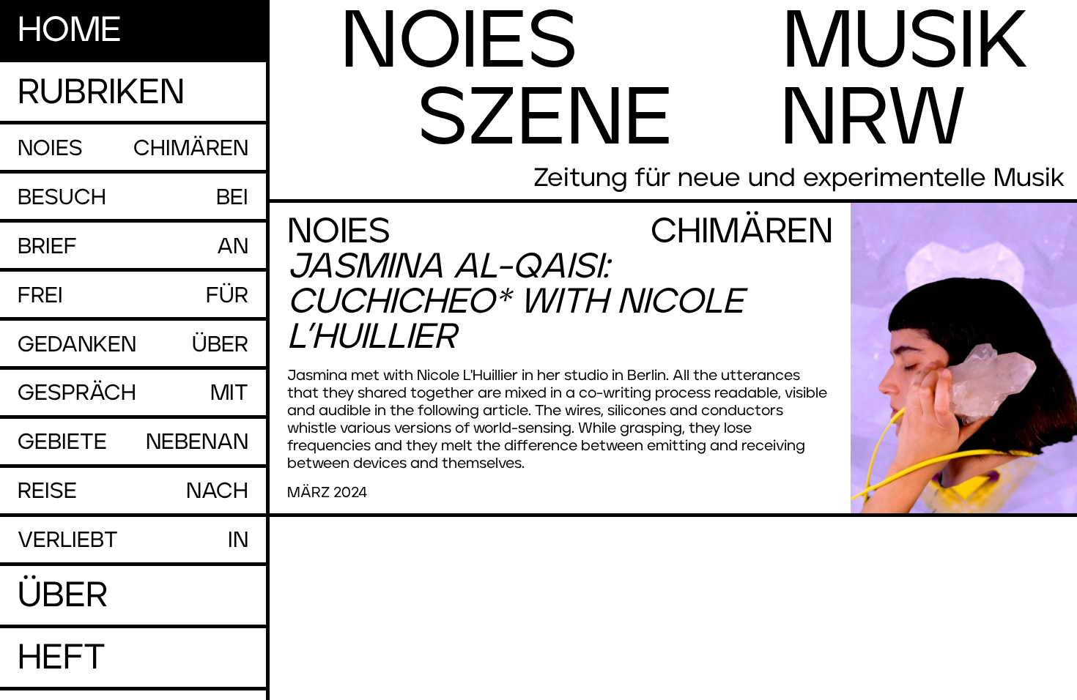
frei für (133, 296)
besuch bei (133, 198)
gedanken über (133, 345)
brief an (133, 247)
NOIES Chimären (133, 149)
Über (63, 596)
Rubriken (101, 93)
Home (70, 30)
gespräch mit (133, 393)
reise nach (133, 491)
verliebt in (133, 540)
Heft (62, 658)
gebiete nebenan (133, 442)
